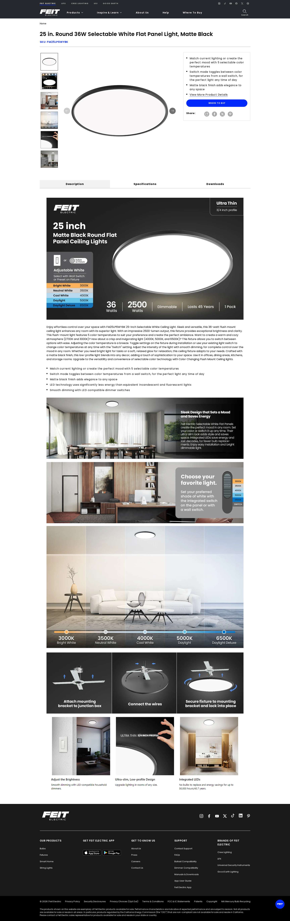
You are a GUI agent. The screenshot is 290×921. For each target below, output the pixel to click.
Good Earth (110, 3)
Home (43, 23)
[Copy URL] (206, 114)
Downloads (215, 184)
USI (96, 3)
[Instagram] (219, 3)
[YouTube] (230, 3)
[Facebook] (236, 3)
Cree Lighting (79, 3)
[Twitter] (225, 816)
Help (166, 12)
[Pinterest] (247, 3)
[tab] (75, 184)
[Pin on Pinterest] (230, 114)
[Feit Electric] (50, 12)
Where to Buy (217, 103)
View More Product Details (209, 95)
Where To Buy (192, 12)
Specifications (145, 184)
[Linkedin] (241, 816)
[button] (75, 12)
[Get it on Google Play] (112, 852)
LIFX (63, 3)
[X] (242, 3)
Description (75, 184)
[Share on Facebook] (214, 114)
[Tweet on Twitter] (222, 114)
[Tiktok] (233, 816)
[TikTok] (225, 3)
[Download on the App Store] (92, 852)
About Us (142, 12)
